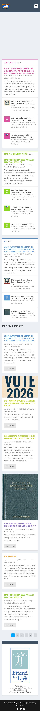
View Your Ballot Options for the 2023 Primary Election (22, 119)
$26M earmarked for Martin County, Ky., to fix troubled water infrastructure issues (19, 71)
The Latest (14, 110)
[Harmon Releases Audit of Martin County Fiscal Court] (7, 136)
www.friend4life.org (23, 692)
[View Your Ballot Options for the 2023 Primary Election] (7, 119)
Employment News (28, 560)
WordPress (20, 705)
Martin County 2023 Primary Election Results (19, 161)
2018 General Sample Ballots (22, 224)
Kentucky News (28, 529)
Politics (32, 108)
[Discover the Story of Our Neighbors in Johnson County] (7, 312)
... (26, 635)
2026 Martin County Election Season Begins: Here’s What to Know (22, 103)
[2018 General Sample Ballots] (7, 225)
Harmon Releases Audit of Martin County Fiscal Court (21, 136)
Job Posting (10, 556)
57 (31, 635)
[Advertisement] (20, 33)
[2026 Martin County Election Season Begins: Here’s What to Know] (7, 102)
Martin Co (9, 76)
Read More (10, 369)
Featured (26, 76)
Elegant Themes (20, 703)
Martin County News (21, 125)
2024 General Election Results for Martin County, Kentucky (22, 297)
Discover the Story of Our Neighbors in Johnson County (22, 312)
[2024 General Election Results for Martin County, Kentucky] (7, 297)
